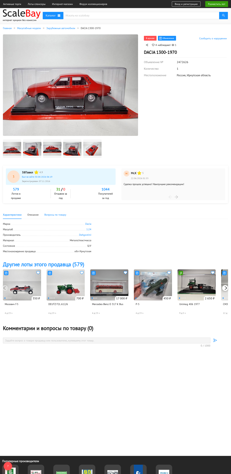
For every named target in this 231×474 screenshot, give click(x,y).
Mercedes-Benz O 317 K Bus (107, 304)
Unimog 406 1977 (189, 304)
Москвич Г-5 (11, 304)
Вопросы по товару (55, 214)
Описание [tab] (33, 214)
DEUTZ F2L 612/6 (58, 304)
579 (16, 189)
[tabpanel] (115, 237)
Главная (7, 28)
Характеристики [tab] (12, 214)
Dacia (88, 223)
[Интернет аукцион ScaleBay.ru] (22, 16)
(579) (43, 264)
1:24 (88, 229)
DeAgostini (85, 234)
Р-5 (138, 304)
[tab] (55, 215)
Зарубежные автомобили (60, 28)
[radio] (36, 172)
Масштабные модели (29, 28)
